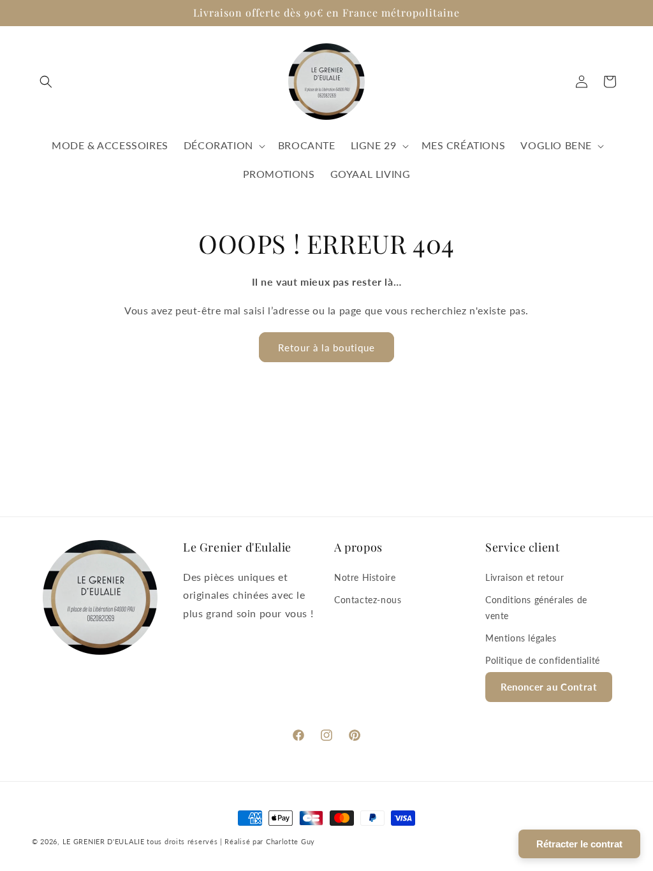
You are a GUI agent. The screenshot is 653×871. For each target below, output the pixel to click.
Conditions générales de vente (536, 607)
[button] (46, 82)
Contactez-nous (367, 599)
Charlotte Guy (290, 841)
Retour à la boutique (326, 347)
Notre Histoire (364, 577)
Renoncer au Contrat (549, 686)
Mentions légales (521, 638)
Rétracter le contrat (579, 843)
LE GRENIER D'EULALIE (103, 841)
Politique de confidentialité (542, 660)
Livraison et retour (524, 577)
